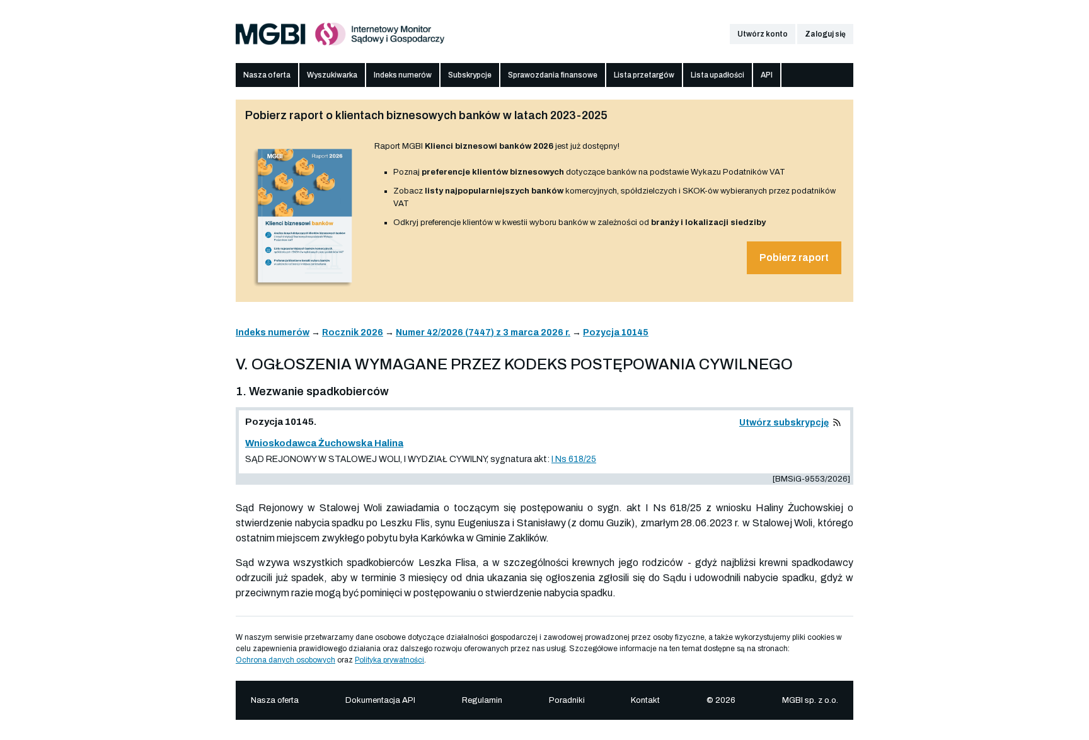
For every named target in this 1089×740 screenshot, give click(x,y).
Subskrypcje (470, 75)
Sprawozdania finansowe (552, 75)
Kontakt (645, 700)
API (767, 75)
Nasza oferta (267, 75)
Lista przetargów (644, 75)
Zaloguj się (825, 34)
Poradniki (567, 700)
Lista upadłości (717, 75)
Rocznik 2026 (352, 332)
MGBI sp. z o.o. (810, 700)
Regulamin (482, 700)
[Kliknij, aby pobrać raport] (305, 288)
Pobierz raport (794, 257)
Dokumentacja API (380, 700)
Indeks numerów (403, 75)
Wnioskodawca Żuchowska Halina (324, 443)
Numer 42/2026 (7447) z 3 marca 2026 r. (483, 332)
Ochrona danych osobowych (285, 660)
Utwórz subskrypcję (784, 422)
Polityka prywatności (389, 660)
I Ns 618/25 (573, 459)
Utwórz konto (762, 34)
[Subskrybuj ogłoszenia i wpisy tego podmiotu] (837, 422)
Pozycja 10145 (615, 332)
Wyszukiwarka (332, 75)
